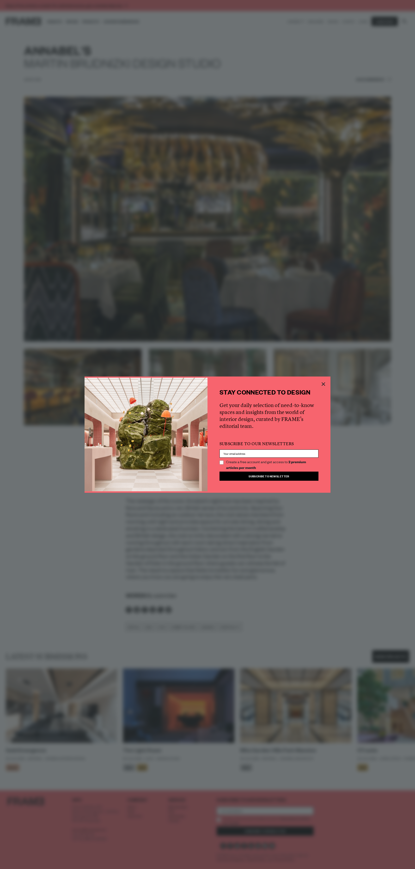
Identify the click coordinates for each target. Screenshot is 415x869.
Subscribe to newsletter (269, 476)
